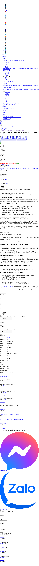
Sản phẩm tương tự (2, 376)
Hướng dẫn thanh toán (10, 414)
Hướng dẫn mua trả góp (16, 414)
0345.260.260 (2, 562)
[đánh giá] (0, 298)
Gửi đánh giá (23, 316)
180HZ (6, 101)
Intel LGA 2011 (7, 72)
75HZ (5, 98)
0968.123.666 (4, 406)
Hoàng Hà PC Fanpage (3, 419)
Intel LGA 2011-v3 (7, 62)
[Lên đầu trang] (0, 510)
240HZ (6, 102)
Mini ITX (6, 77)
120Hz (6, 99)
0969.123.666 (4, 385)
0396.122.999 (4, 392)
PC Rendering (5, 9)
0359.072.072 (2, 560)
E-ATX (6, 79)
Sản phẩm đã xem (7, 376)
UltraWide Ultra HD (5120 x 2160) (9, 96)
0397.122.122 (2, 547)
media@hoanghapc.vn (3, 423)
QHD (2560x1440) (7, 94)
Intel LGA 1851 (7, 64)
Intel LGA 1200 (7, 61)
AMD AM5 (6, 75)
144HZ (6, 100)
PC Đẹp (4, 46)
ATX (5, 78)
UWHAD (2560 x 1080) (8, 93)
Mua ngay (2, 165)
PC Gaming (4, 50)
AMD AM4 (6, 65)
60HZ (5, 97)
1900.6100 (6, 183)
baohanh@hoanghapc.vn (3, 428)
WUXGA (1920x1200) (8, 92)
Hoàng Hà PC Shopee (20, 419)
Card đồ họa (8, 337)
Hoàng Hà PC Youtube (14, 419)
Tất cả (1, 322)
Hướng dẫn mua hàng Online (3, 414)
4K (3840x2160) (7, 95)
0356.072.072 (4, 399)
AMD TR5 (6, 66)
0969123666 (5, 179)
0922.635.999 (2, 537)
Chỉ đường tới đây (2, 395)
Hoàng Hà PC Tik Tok (9, 419)
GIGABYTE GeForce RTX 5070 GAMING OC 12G (8, 192)
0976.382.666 (2, 539)
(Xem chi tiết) (2, 164)
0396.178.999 (2, 546)
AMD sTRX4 (6, 67)
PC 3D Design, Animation (6, 33)
